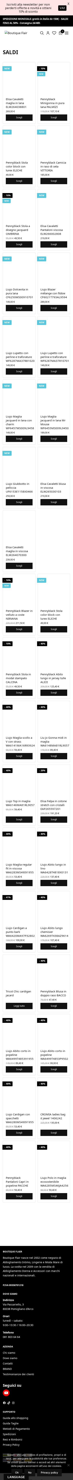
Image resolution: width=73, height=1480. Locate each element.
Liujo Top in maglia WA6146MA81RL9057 (20, 803)
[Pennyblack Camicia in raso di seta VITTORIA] (54, 142)
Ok (17, 1472)
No (29, 1472)
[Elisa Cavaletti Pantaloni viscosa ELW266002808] (54, 205)
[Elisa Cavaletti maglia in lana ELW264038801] (19, 78)
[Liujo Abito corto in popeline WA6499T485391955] (19, 1030)
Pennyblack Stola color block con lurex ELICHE (17, 166)
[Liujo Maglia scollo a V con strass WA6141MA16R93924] (19, 717)
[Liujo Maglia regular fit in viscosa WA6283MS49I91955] (19, 844)
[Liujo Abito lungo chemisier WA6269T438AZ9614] (54, 907)
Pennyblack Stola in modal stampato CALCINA (18, 678)
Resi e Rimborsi (12, 1439)
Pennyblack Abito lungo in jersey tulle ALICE (53, 678)
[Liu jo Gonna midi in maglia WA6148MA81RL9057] (54, 717)
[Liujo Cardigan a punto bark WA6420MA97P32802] (19, 907)
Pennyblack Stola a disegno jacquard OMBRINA (18, 230)
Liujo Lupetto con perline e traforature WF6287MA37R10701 (54, 357)
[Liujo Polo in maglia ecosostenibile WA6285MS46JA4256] (54, 1157)
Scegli (19, 117)
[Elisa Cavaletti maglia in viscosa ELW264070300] (19, 526)
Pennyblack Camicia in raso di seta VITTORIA (53, 166)
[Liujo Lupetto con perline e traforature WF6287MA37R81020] (19, 332)
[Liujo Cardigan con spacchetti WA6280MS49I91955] (19, 1094)
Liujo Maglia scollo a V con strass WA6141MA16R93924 (20, 741)
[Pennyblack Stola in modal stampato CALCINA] (19, 653)
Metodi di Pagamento (16, 1428)
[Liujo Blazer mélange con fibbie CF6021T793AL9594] (54, 269)
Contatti (8, 1363)
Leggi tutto (19, 1005)
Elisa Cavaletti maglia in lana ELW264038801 (16, 103)
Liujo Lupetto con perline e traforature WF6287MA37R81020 (20, 357)
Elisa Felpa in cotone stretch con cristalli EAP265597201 (53, 805)
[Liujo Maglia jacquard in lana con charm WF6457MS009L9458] (19, 396)
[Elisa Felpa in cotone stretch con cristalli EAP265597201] (54, 780)
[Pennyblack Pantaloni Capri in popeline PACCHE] (19, 1157)
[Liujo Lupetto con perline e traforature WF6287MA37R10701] (54, 332)
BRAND (7, 1368)
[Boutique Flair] (16, 33)
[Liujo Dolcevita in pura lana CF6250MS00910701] (19, 269)
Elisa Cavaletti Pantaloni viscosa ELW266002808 (51, 230)
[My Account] (47, 33)
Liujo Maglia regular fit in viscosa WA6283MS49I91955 (20, 868)
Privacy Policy (11, 1444)
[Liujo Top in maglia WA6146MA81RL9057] (19, 780)
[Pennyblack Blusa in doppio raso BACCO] (54, 971)
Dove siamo (10, 1358)
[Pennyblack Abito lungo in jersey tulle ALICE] (54, 653)
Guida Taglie (11, 1423)
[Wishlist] (54, 33)
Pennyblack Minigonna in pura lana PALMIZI (52, 103)
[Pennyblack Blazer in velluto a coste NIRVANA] (19, 590)
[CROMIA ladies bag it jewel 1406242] (54, 1094)
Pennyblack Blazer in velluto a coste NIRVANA (19, 614)
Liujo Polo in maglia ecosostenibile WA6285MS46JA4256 (54, 1181)
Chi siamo (9, 1352)
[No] (68, 1465)
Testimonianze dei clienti (18, 1374)
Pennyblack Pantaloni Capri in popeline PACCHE (17, 1181)
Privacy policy (49, 1472)
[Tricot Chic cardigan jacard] (19, 971)
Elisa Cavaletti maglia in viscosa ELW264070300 (17, 551)
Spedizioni (9, 1434)
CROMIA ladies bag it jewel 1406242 (52, 1116)
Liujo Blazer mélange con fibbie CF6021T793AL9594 (53, 293)
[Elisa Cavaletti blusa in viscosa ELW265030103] (54, 463)
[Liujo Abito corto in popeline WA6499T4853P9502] (54, 1030)
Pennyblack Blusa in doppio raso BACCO (53, 993)
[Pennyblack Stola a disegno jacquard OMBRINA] (19, 205)
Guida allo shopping (15, 1418)
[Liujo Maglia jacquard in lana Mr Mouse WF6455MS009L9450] (54, 396)
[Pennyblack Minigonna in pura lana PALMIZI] (54, 78)
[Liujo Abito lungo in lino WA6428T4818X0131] (54, 844)
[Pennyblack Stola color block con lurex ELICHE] (19, 142)
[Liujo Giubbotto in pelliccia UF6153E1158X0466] (19, 463)
